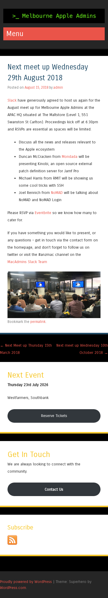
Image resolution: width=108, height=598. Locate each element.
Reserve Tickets (54, 415)
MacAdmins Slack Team (27, 261)
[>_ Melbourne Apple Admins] (54, 21)
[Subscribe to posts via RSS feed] (12, 543)
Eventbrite (43, 212)
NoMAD (57, 192)
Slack (12, 100)
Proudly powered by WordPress (26, 581)
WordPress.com (13, 587)
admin (58, 87)
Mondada (69, 156)
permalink (38, 322)
